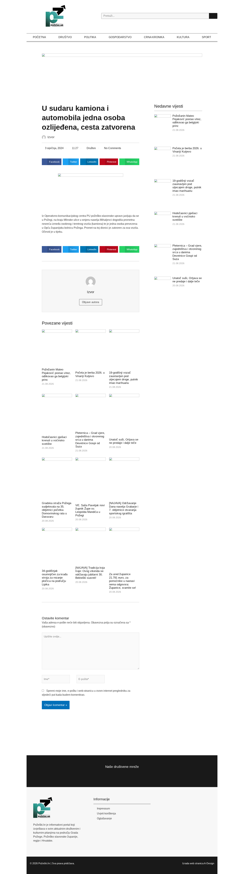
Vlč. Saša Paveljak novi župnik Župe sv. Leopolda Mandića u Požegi (90, 510)
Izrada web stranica (192, 863)
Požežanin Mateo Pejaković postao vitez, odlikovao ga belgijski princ (56, 374)
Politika (90, 37)
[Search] (213, 16)
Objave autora (90, 302)
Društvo (65, 37)
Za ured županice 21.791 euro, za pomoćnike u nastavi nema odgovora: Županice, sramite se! (122, 581)
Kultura (183, 37)
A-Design (209, 863)
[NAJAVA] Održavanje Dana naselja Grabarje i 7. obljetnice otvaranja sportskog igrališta (123, 508)
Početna (39, 37)
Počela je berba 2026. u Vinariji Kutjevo (90, 374)
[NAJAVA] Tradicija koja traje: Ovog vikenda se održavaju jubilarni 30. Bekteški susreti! (90, 572)
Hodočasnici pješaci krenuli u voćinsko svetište (54, 440)
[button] (51, 161)
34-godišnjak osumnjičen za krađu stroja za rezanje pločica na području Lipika (55, 577)
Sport (206, 37)
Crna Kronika (154, 37)
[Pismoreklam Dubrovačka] (84, 73)
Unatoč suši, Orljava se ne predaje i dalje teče (123, 441)
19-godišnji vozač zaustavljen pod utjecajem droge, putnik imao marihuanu (123, 377)
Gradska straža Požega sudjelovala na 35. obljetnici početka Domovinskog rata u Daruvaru (56, 510)
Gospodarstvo (120, 37)
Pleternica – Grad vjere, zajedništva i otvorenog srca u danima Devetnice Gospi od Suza (90, 439)
